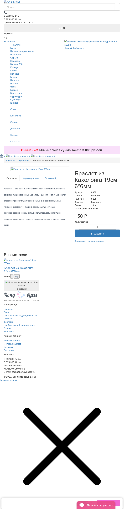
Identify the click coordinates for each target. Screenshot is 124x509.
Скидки (7, 328)
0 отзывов (80, 241)
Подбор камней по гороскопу (19, 325)
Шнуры (14, 102)
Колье (13, 70)
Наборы (14, 73)
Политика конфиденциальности (20, 315)
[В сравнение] (17, 276)
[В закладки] (11, 276)
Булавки (14, 80)
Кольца (14, 67)
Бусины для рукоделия (22, 51)
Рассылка (9, 350)
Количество (81, 221)
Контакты (15, 141)
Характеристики (31, 178)
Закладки (9, 346)
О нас (13, 109)
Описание (11, 178)
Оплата (14, 122)
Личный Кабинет (12, 340)
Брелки (14, 83)
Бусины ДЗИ (16, 64)
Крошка (14, 89)
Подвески (15, 60)
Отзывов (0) (51, 178)
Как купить (15, 115)
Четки (13, 86)
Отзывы (14, 134)
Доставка (15, 128)
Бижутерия (16, 93)
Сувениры (15, 99)
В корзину (97, 233)
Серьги (14, 57)
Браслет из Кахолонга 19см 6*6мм (19, 269)
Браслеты (15, 54)
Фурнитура (16, 96)
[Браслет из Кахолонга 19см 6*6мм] (40, 169)
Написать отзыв (95, 241)
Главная (8, 308)
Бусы (13, 47)
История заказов (12, 343)
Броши (13, 76)
